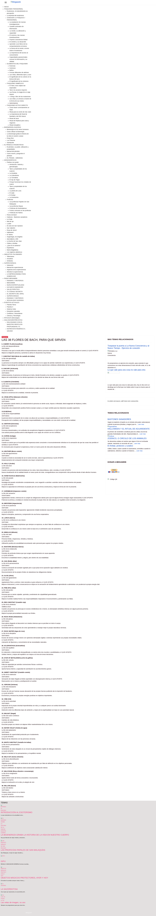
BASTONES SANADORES (119, 419)
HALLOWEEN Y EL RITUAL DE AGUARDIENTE (129, 429)
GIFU (3, 861)
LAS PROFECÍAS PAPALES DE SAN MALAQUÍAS (23, 850)
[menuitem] (6, 7)
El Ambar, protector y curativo (120, 446)
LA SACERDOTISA (9, 889)
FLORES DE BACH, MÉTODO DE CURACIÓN (123, 401)
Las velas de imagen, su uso (13, 902)
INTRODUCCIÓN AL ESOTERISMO (16, 812)
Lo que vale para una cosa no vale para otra (126, 370)
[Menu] (6, 2)
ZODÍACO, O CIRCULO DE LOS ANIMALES (127, 438)
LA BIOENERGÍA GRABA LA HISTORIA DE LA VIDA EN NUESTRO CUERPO (35, 835)
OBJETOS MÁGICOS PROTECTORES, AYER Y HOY (24, 878)
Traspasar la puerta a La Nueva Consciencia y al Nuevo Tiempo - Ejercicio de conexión (128, 347)
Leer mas (141, 424)
